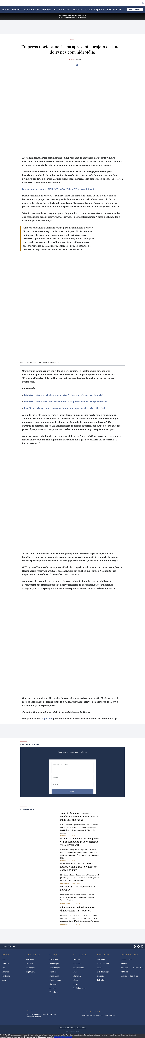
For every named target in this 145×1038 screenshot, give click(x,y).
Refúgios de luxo (80, 988)
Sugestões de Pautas (129, 976)
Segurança (30, 972)
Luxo (75, 972)
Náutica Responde (94, 9)
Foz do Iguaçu (103, 972)
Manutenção (55, 968)
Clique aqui (46, 718)
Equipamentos (31, 9)
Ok (55, 1037)
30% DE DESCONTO (79, 17)
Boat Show (64, 9)
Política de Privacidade (64, 1037)
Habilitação (54, 964)
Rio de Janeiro (103, 964)
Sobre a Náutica (129, 955)
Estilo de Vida (49, 9)
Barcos (5, 9)
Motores (29, 964)
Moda (75, 980)
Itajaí (99, 968)
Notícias (77, 9)
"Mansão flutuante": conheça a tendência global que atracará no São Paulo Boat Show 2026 (79, 816)
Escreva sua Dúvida (60, 765)
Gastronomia (78, 968)
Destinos (76, 959)
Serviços (16, 9)
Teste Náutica (114, 9)
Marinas (53, 972)
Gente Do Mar (65, 903)
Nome (55, 777)
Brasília (100, 976)
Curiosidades (65, 884)
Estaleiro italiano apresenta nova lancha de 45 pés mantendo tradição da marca (66, 401)
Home (72, 39)
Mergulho (77, 976)
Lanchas (5, 972)
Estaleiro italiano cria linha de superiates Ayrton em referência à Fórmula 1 (64, 395)
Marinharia (54, 976)
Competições (65, 924)
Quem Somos (126, 959)
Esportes (77, 964)
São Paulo (101, 959)
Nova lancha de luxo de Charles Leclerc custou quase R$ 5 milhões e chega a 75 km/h (78, 866)
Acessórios (30, 959)
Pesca (75, 984)
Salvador (101, 980)
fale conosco (81, 1027)
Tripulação (54, 992)
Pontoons (6, 976)
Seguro (53, 988)
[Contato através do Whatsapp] (132, 947)
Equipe (124, 964)
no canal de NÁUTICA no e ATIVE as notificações (59, 189)
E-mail (55, 785)
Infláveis (5, 964)
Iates (4, 959)
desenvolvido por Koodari (72, 1031)
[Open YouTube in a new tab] (77, 65)
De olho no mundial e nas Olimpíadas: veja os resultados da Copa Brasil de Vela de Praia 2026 (80, 841)
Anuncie (124, 972)
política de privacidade (67, 1027)
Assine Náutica (134, 9)
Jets (3, 968)
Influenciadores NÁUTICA (132, 968)
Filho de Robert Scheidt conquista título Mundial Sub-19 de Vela (77, 909)
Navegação (30, 968)
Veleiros (5, 980)
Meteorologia (55, 980)
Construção (54, 959)
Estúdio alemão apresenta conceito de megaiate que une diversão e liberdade (65, 408)
